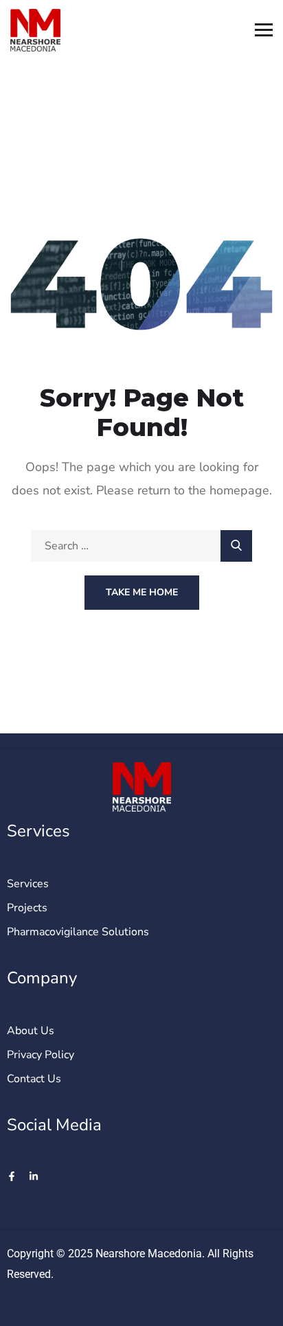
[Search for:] (141, 545)
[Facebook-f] (11, 1176)
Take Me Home (142, 592)
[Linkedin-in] (33, 1176)
